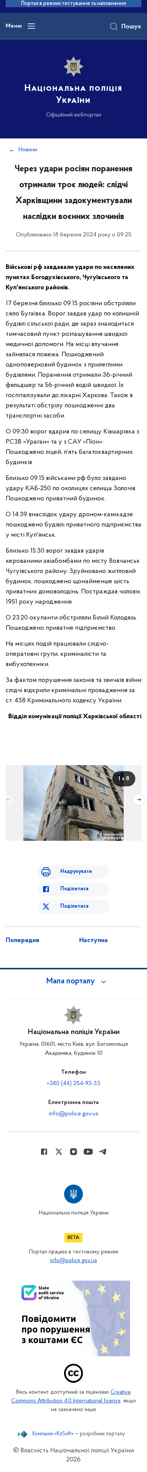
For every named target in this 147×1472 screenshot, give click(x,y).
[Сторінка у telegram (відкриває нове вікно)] (102, 1151)
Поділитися (74, 889)
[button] (73, 981)
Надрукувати (76, 871)
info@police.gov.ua (73, 1114)
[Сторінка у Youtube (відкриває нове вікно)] (88, 1151)
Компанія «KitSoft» (53, 1434)
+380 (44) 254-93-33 (73, 1084)
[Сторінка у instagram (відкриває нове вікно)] (73, 1151)
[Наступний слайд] (139, 799)
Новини (27, 150)
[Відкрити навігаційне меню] (31, 26)
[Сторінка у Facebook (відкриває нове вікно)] (44, 1151)
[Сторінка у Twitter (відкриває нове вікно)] (58, 1151)
